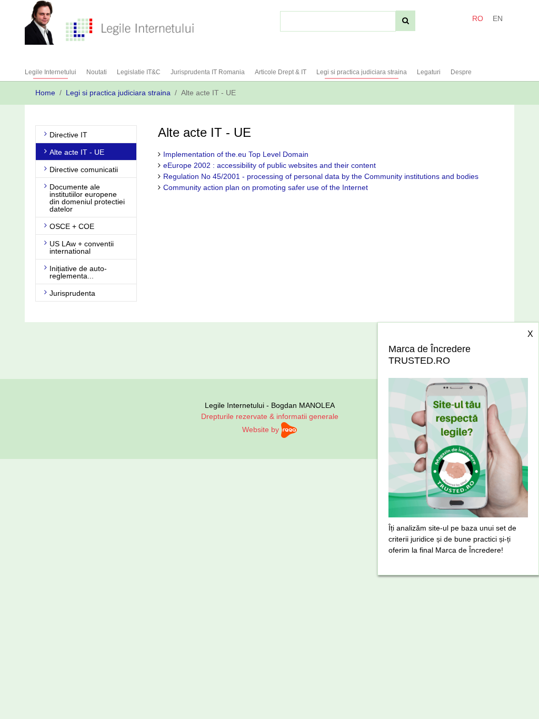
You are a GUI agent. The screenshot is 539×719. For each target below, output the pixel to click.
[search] (405, 21)
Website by (261, 429)
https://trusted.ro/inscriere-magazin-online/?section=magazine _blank (458, 445)
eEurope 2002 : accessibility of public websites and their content (269, 165)
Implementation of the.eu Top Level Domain (235, 154)
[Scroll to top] (517, 697)
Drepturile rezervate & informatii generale (269, 416)
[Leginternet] (130, 29)
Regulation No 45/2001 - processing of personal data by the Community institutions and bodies (320, 176)
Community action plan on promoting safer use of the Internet (265, 187)
